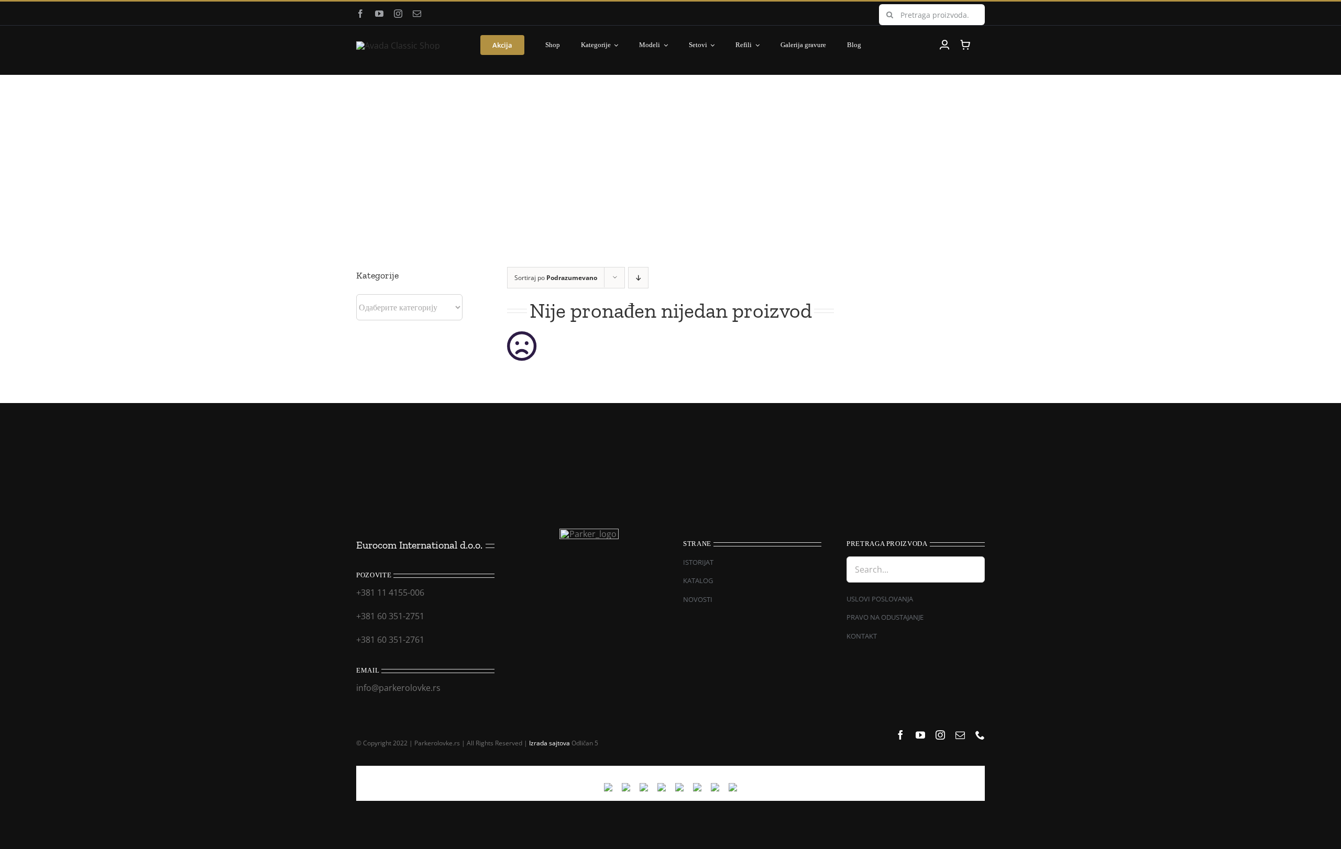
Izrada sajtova (549, 743)
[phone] (980, 735)
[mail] (417, 13)
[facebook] (360, 13)
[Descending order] (638, 277)
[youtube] (379, 13)
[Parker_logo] (398, 45)
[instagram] (398, 13)
